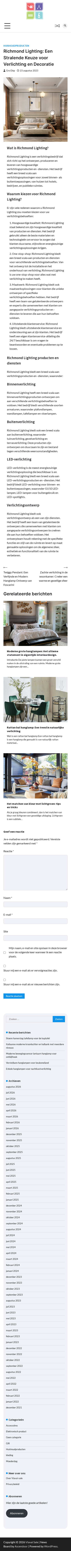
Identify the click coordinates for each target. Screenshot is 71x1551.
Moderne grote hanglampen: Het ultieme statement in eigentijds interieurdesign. (32, 653)
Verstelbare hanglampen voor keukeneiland (27, 1062)
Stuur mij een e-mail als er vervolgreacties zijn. (30, 970)
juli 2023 (10, 1306)
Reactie (8, 851)
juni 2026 (11, 1098)
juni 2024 (11, 1241)
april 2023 (11, 1324)
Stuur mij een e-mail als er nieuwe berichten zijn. (31, 984)
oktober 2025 (13, 1146)
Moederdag (11, 1461)
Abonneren (16, 1513)
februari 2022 (13, 1395)
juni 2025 (11, 1169)
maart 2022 (12, 1389)
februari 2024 (13, 1265)
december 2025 (14, 1134)
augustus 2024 (13, 1229)
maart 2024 (12, 1259)
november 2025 (14, 1140)
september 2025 (14, 1152)
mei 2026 (11, 1104)
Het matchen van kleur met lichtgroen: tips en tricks (34, 805)
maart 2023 (12, 1330)
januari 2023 (12, 1342)
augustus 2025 (13, 1158)
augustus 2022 (13, 1372)
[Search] (65, 25)
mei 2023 (11, 1318)
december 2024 (14, 1205)
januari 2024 (12, 1271)
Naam (7, 897)
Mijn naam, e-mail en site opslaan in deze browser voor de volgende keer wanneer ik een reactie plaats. (38, 952)
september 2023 (14, 1294)
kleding (9, 1455)
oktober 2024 (13, 1217)
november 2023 (14, 1282)
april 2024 (11, 1253)
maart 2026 (12, 1116)
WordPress (51, 1546)
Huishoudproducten (16, 46)
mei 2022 (11, 1377)
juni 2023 (11, 1312)
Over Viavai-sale (14, 1478)
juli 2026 (10, 1092)
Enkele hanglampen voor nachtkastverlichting (28, 1068)
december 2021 (14, 1407)
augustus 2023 (13, 1300)
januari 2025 (12, 1199)
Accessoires (12, 1425)
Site (5, 931)
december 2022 (14, 1348)
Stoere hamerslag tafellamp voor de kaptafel (28, 1038)
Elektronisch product (16, 1431)
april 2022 (11, 1383)
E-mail (8, 914)
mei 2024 (11, 1247)
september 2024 (14, 1223)
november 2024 (14, 1211)
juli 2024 (10, 1235)
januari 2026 (12, 1128)
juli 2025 (10, 1164)
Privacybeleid (12, 1484)
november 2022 (14, 1354)
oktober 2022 (13, 1360)
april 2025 (11, 1181)
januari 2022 (12, 1401)
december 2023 (14, 1276)
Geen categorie (13, 1437)
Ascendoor (21, 1546)
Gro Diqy (10, 70)
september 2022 (14, 1366)
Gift (8, 1443)
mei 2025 (11, 1175)
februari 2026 (13, 1122)
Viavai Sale (32, 1542)
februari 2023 (13, 1336)
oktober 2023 (13, 1288)
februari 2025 (13, 1193)
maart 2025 (12, 1187)
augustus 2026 (13, 1086)
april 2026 (11, 1110)
